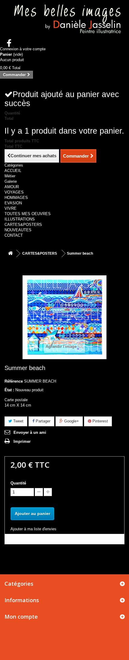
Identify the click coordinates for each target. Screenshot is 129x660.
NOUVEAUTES (18, 230)
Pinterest (99, 421)
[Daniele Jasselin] (64, 19)
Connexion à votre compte (23, 49)
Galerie (10, 181)
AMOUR (11, 187)
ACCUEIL (12, 170)
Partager (42, 421)
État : (9, 390)
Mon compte (21, 616)
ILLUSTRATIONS (19, 219)
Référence (13, 381)
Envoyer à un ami (30, 432)
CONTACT (13, 235)
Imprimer (22, 441)
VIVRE (10, 208)
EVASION (13, 203)
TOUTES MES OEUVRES (27, 214)
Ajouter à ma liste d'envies (33, 529)
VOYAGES (14, 192)
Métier (9, 176)
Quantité (18, 483)
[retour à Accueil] (10, 253)
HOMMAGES (16, 197)
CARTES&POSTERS (23, 224)
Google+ (71, 421)
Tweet (17, 421)
